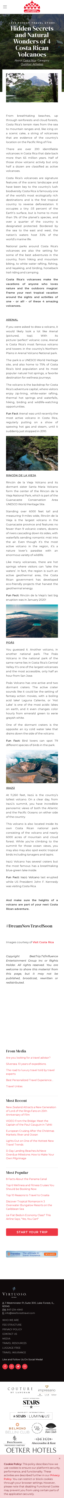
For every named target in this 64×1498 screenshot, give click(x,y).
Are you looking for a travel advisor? (28, 1057)
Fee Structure (12, 1324)
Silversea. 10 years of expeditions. (26, 1063)
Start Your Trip (32, 1232)
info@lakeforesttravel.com (20, 1313)
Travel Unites (14, 1086)
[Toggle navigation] (5, 7)
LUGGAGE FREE (11, 1347)
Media (6, 1338)
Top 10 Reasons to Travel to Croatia (27, 1195)
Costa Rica (29, 60)
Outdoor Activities (32, 64)
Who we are (10, 1320)
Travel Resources (14, 1343)
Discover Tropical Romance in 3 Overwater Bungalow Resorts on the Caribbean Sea (29, 1205)
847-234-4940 (15, 1309)
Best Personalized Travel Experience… (29, 1080)
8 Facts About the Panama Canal (26, 1179)
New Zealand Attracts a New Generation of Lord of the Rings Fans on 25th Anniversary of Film (31, 1111)
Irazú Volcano (30, 877)
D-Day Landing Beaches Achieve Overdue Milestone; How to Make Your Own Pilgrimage (30, 1154)
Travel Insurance (14, 1352)
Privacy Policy (12, 1329)
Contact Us (9, 1334)
